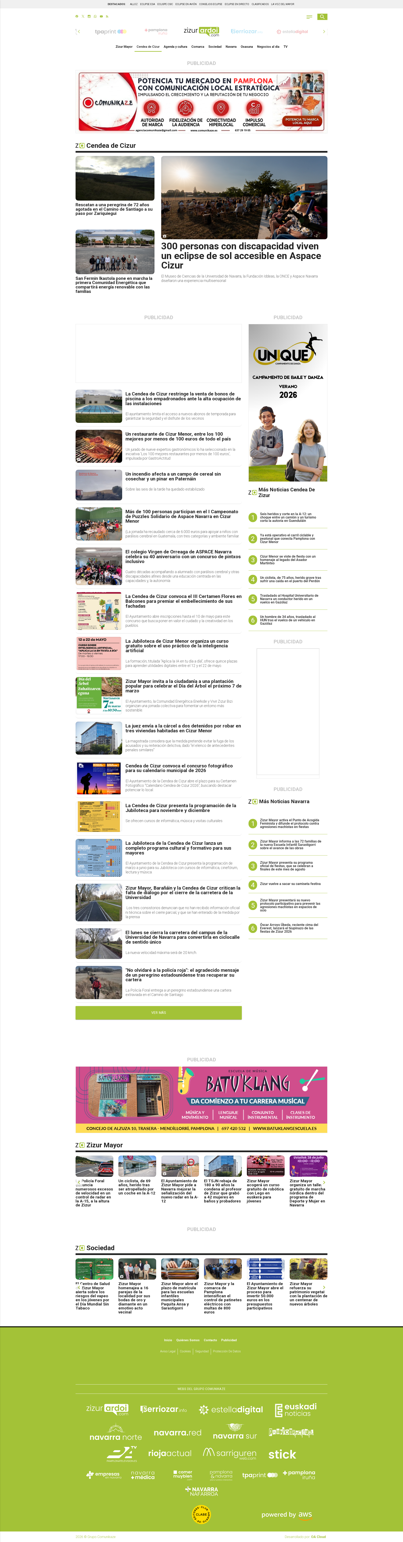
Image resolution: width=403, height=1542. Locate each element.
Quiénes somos (188, 1340)
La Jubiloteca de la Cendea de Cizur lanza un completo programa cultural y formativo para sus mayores (178, 848)
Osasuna (247, 47)
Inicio (168, 1340)
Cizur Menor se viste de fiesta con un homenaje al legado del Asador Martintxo (288, 559)
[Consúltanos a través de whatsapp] (95, 16)
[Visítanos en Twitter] (83, 16)
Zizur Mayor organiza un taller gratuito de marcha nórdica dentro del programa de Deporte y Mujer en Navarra (307, 1193)
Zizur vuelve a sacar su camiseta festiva (290, 884)
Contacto (210, 1340)
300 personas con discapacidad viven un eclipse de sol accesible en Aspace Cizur (241, 255)
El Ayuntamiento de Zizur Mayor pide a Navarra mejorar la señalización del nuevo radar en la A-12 (179, 1191)
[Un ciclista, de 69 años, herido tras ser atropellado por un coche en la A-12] (137, 1166)
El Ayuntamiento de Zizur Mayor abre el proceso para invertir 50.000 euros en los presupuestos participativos (265, 1296)
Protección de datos (227, 1351)
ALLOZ (134, 4)
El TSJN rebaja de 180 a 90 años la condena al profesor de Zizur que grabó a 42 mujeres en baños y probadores (223, 1191)
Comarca (197, 47)
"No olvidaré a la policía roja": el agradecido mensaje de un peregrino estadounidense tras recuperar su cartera (182, 975)
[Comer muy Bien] (182, 1475)
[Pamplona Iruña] (299, 1475)
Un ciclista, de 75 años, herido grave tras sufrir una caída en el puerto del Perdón (290, 579)
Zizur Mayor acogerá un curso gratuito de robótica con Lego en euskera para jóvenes (265, 1191)
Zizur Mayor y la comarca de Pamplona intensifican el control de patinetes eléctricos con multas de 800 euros (223, 1298)
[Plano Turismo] (221, 1475)
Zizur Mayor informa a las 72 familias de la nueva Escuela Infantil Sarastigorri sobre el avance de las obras (290, 844)
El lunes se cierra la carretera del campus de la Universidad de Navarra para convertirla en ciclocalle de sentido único (183, 937)
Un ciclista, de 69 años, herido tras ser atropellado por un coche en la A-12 (136, 1187)
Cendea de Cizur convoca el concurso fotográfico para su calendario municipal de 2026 (179, 768)
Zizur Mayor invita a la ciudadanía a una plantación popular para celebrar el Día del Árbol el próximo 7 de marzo (184, 686)
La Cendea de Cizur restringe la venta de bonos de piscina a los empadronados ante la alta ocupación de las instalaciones (183, 399)
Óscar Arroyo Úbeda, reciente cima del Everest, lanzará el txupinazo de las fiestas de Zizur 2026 (289, 928)
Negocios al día (268, 47)
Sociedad (214, 47)
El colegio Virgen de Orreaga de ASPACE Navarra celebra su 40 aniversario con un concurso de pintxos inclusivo (183, 557)
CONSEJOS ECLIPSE (210, 4)
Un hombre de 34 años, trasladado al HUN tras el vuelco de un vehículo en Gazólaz (287, 620)
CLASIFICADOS (260, 4)
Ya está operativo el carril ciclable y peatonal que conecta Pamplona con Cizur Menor (287, 538)
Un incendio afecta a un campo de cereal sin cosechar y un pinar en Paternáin (173, 476)
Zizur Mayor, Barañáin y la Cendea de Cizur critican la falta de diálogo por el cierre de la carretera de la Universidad (183, 893)
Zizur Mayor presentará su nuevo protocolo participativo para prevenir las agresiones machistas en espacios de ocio (290, 905)
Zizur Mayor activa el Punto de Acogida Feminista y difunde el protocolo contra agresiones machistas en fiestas (289, 823)
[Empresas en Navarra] (104, 1475)
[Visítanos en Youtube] (101, 16)
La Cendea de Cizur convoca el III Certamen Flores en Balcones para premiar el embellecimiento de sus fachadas (184, 601)
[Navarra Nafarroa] (201, 1491)
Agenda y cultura (175, 47)
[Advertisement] (159, 353)
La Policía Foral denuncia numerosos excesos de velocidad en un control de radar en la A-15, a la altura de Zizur (94, 1193)
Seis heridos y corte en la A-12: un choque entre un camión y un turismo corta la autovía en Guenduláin (288, 517)
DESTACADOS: (117, 4)
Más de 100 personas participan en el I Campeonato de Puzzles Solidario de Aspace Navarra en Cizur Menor (182, 516)
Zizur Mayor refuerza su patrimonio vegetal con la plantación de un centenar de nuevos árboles (308, 1294)
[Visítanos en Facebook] (77, 16)
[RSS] (107, 16)
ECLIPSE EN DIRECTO (237, 4)
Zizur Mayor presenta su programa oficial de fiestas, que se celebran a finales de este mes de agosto (286, 866)
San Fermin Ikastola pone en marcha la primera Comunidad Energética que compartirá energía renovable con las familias (114, 285)
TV (286, 47)
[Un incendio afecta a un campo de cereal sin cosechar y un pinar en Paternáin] (99, 485)
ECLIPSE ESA (147, 4)
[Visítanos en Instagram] (89, 16)
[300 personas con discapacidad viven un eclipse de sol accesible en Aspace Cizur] (244, 197)
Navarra (231, 47)
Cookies (185, 1351)
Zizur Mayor (124, 47)
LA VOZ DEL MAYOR (282, 4)
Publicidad (229, 1340)
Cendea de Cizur (148, 47)
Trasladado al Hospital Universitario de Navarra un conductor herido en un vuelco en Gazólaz (289, 599)
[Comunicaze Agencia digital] (201, 1371)
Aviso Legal (167, 1351)
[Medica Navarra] (143, 1475)
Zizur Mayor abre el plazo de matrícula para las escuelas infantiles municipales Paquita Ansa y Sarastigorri (179, 1296)
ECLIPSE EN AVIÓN (186, 4)
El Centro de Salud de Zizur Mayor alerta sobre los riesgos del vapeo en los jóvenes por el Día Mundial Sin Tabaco (93, 1296)
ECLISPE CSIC (165, 4)
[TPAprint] (260, 1475)
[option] (201, 31)
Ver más (158, 1013)
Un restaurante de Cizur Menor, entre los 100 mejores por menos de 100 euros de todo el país (178, 436)
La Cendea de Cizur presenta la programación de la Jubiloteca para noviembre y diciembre (181, 808)
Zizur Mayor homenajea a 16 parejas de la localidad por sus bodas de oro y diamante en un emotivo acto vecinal (134, 1298)
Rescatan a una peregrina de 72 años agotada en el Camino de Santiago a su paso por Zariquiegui (114, 209)
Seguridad (202, 1351)
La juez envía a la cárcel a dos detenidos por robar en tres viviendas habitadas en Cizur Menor (183, 728)
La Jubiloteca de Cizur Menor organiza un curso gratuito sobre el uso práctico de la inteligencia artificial (177, 646)
